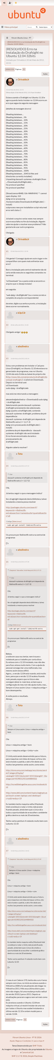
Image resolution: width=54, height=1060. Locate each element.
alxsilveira (23, 346)
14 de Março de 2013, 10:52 (20, 851)
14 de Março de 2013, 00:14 (20, 358)
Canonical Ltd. (28, 1052)
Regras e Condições (23, 1041)
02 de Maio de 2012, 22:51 (15, 90)
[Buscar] (37, 27)
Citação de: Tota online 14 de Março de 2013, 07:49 (25, 859)
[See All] (7, 38)
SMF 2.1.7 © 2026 (19, 1056)
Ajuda (12, 1041)
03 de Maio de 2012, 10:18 (19, 251)
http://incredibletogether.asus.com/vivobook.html (27, 925)
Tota (20, 453)
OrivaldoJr (23, 79)
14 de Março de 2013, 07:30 (20, 562)
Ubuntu (48, 1049)
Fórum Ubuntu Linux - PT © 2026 (27, 1037)
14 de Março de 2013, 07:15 (20, 466)
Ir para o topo (10, 1020)
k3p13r (22, 312)
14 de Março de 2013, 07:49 (20, 717)
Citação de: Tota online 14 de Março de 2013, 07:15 (25, 570)
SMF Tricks (37, 1045)
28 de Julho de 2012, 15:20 (19, 325)
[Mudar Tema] (16, 3)
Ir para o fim (10, 69)
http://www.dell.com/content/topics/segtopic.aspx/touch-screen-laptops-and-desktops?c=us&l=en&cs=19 (26, 795)
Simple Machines (35, 1056)
